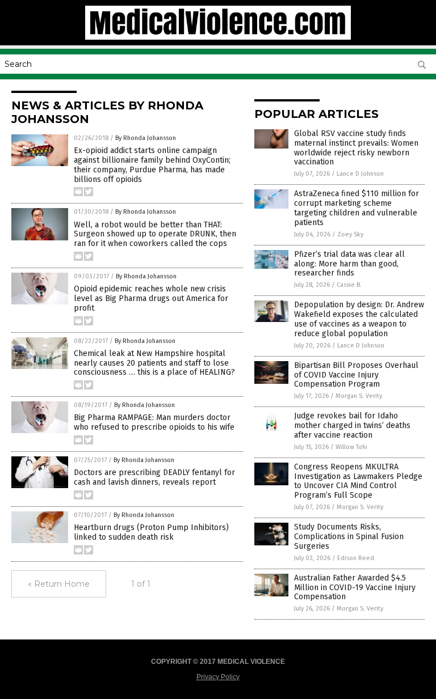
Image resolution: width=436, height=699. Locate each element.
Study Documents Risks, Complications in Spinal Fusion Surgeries (349, 536)
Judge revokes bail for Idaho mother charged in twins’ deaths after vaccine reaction (352, 425)
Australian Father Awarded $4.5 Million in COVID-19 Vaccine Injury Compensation (355, 587)
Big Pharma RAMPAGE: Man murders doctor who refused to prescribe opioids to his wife (154, 422)
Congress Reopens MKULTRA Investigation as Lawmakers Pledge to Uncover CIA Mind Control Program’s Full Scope (358, 481)
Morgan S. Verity (359, 396)
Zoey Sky (350, 234)
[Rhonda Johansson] (218, 37)
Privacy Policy (218, 677)
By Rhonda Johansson (145, 138)
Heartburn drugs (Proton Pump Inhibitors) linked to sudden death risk (151, 532)
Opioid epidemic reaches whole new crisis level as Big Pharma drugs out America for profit (151, 298)
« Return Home (59, 584)
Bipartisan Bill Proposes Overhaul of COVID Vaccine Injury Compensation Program (356, 375)
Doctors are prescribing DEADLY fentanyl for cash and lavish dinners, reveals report (154, 477)
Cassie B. (349, 285)
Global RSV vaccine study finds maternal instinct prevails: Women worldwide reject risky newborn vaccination (356, 148)
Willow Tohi (351, 447)
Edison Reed (355, 558)
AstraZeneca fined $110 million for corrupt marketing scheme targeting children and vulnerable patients (356, 208)
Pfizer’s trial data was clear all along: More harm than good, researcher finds (349, 263)
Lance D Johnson (360, 173)
